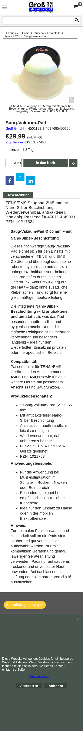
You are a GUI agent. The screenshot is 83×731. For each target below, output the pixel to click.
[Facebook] (10, 180)
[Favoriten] (73, 163)
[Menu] (4, 8)
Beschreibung (18, 195)
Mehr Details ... (39, 676)
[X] (20, 177)
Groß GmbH (15, 128)
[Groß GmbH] (40, 7)
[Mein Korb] (76, 7)
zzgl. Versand (15, 142)
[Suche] (77, 20)
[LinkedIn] (30, 180)
